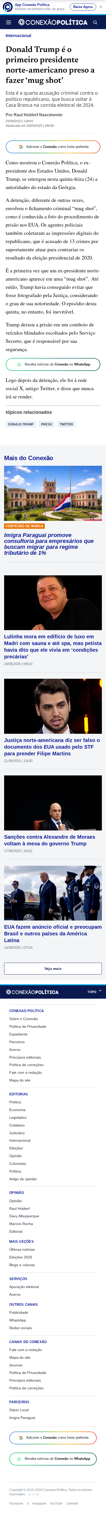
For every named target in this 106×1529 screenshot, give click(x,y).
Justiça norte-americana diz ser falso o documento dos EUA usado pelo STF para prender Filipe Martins (52, 746)
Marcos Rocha (21, 1224)
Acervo (15, 1050)
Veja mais (53, 969)
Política (15, 1102)
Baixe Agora (83, 7)
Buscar (95, 22)
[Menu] (10, 22)
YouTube (56, 1503)
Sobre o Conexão (23, 1019)
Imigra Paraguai (22, 1418)
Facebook (16, 1503)
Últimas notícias (22, 1249)
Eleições (16, 1148)
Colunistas (17, 1163)
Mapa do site (19, 1080)
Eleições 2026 (20, 1257)
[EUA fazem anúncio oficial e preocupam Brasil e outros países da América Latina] (53, 893)
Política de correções (26, 1065)
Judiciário (17, 1133)
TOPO (94, 992)
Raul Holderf (19, 1208)
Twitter (66, 424)
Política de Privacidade (27, 1026)
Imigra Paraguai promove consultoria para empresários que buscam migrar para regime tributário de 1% (49, 544)
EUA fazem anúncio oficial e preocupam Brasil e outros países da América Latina (53, 933)
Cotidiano (17, 1125)
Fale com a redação (25, 1072)
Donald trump (20, 424)
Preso (46, 424)
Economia (17, 1110)
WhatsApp (17, 1320)
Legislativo (17, 1117)
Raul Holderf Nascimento (38, 115)
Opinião (15, 1156)
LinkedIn (72, 1503)
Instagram (39, 1503)
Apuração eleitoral (24, 1287)
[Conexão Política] (53, 22)
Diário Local (19, 1410)
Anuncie (15, 1365)
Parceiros (17, 1042)
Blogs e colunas (22, 1265)
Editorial (15, 1231)
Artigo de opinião (23, 1179)
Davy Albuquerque (24, 1216)
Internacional (18, 35)
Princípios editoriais (25, 1057)
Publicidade (18, 1312)
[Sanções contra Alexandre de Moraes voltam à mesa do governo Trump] (53, 802)
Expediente (18, 1034)
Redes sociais (20, 1328)
